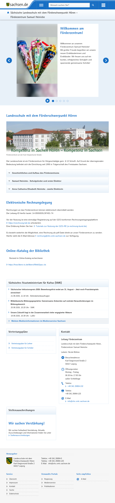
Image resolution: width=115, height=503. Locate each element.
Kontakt (12, 486)
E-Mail (83, 479)
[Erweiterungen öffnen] (103, 5)
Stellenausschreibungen (20, 435)
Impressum (13, 483)
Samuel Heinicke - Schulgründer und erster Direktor (36, 181)
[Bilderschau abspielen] (47, 101)
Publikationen (49, 486)
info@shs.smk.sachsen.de (78, 401)
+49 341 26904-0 (55, 458)
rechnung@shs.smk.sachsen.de (51, 236)
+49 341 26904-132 (75, 386)
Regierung (48, 479)
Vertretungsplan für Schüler (22, 348)
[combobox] (69, 5)
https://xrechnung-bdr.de (19, 223)
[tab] (40, 454)
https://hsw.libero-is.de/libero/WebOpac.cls (27, 264)
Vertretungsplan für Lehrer (21, 343)
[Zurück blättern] (9, 60)
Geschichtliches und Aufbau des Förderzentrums (35, 173)
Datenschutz (14, 494)
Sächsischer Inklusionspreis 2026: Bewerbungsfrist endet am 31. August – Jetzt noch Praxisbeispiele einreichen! (54, 291)
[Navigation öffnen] (41, 5)
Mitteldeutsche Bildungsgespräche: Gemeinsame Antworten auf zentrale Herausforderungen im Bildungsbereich (52, 302)
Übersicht (13, 479)
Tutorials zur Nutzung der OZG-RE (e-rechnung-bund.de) (61, 226)
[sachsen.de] (18, 5)
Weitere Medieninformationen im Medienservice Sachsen (38, 321)
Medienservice (50, 483)
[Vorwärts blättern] (106, 60)
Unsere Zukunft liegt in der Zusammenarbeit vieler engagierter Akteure (41, 312)
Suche (11, 490)
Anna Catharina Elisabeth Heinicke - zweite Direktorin (37, 189)
